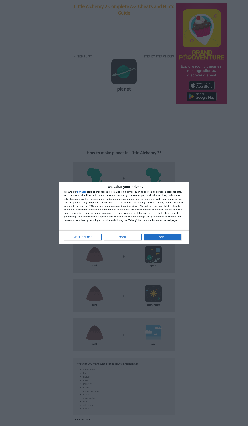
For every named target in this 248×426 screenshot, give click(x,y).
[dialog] (124, 213)
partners (81, 192)
